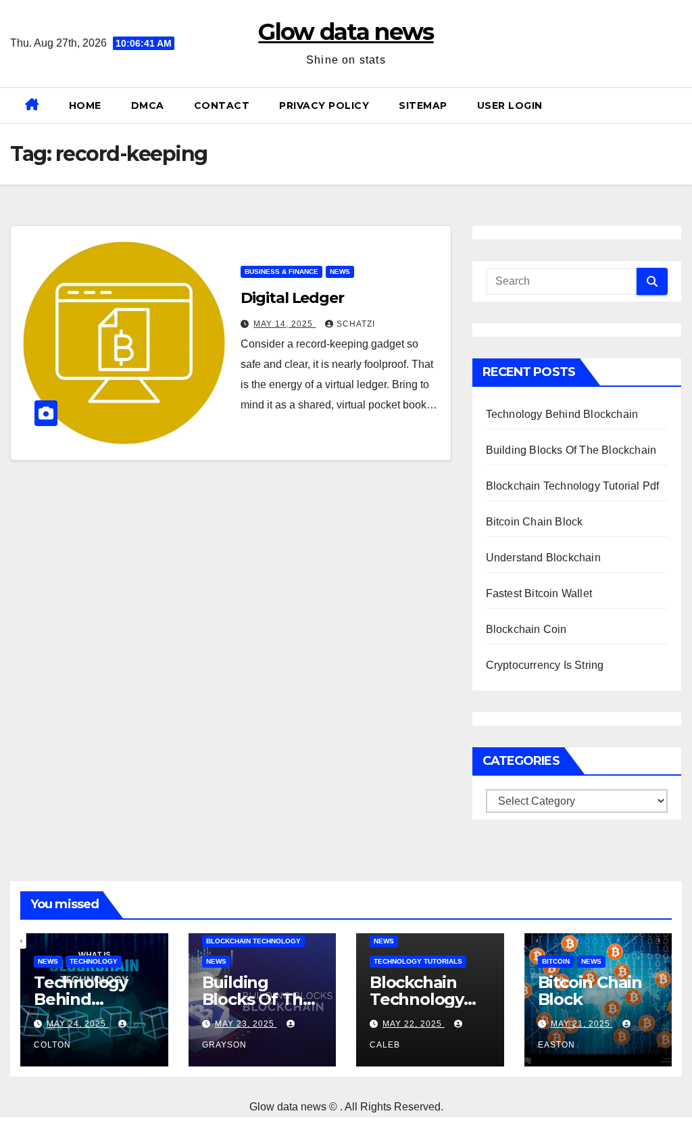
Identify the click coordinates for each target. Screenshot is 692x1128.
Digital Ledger (292, 298)
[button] (676, 105)
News (340, 271)
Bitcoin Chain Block (534, 521)
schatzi (356, 324)
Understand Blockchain (543, 557)
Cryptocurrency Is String (545, 665)
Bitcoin (556, 961)
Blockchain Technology (253, 941)
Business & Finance (281, 271)
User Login (510, 105)
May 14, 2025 (284, 324)
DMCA (147, 105)
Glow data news (345, 32)
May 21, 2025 (582, 1024)
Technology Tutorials (418, 961)
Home (85, 105)
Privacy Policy (324, 105)
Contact (222, 105)
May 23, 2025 (246, 1024)
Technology (94, 961)
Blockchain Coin (526, 629)
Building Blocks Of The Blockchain (571, 450)
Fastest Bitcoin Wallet (539, 593)
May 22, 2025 (413, 1024)
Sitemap (423, 105)
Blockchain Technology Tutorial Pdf (573, 486)
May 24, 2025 (78, 1024)
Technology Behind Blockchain (562, 414)
